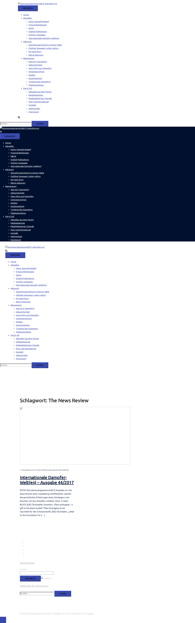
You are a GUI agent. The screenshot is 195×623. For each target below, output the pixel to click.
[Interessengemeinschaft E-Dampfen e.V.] (37, 4)
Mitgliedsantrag (36, 95)
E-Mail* (23, 569)
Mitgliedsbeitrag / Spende (40, 98)
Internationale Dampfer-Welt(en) (44, 38)
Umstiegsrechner (36, 71)
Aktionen (27, 41)
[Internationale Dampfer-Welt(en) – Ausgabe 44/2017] (75, 464)
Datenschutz (34, 108)
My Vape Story (35, 51)
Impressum (34, 112)
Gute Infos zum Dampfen (40, 68)
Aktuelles (27, 18)
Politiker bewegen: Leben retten (44, 48)
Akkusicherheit (35, 65)
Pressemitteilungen (38, 25)
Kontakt (32, 105)
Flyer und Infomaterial (39, 102)
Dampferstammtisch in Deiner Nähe (45, 45)
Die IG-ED (27, 88)
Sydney (90, 613)
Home (26, 15)
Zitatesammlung (36, 85)
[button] (20, 117)
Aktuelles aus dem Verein (40, 92)
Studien (32, 75)
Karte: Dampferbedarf (39, 21)
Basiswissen (28, 58)
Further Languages (37, 35)
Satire (31, 28)
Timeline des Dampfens (40, 82)
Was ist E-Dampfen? (38, 62)
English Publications (38, 31)
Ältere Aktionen (36, 55)
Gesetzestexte (35, 78)
